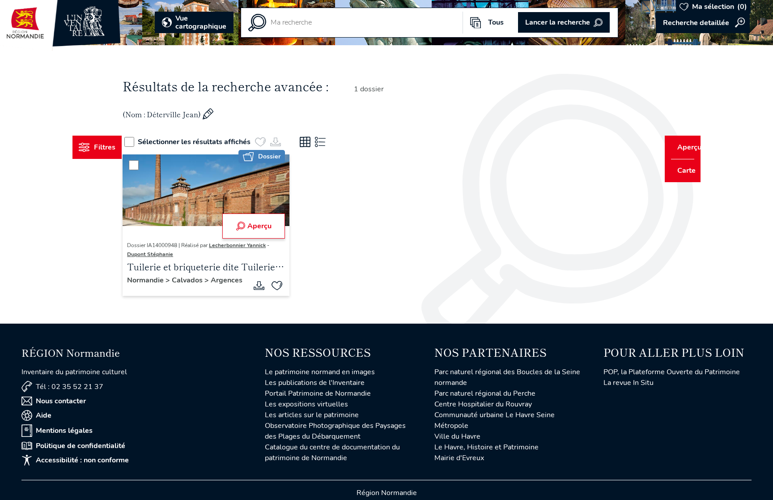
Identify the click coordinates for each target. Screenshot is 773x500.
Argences (160, 290)
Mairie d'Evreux (459, 459)
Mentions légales (64, 432)
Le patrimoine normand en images (320, 373)
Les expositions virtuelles (306, 405)
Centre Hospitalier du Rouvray (483, 405)
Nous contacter (61, 402)
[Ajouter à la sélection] (283, 287)
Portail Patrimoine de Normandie (318, 395)
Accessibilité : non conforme (82, 461)
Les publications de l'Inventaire (315, 384)
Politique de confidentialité (80, 447)
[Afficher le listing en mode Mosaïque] (321, 142)
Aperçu (265, 226)
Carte (680, 170)
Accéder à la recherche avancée (703, 23)
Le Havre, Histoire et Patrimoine (486, 448)
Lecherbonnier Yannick (254, 245)
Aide (43, 417)
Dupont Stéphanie (167, 254)
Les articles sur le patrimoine (312, 416)
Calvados (205, 280)
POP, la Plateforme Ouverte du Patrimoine (671, 373)
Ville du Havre (457, 438)
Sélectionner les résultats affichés (210, 142)
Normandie (163, 280)
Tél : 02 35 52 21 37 (69, 388)
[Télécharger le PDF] (264, 287)
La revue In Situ (628, 384)
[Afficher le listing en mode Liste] (336, 142)
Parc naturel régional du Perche (484, 395)
